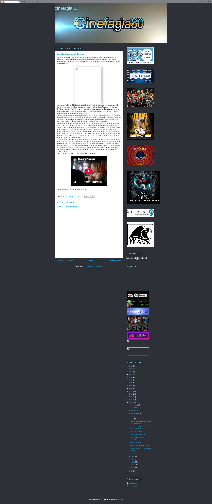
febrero (133, 465)
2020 (130, 383)
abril (132, 459)
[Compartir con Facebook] (91, 196)
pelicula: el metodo (136, 443)
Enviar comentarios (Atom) (93, 266)
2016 (130, 394)
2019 (130, 385)
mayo (133, 456)
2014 (130, 400)
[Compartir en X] (89, 196)
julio (132, 416)
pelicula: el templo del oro (138, 453)
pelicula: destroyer (136, 429)
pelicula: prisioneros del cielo (139, 445)
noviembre (134, 408)
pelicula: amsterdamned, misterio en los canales (140, 422)
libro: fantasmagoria (136, 431)
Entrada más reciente (65, 261)
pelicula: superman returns (138, 434)
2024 (130, 372)
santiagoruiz (133, 483)
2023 (130, 374)
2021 (130, 380)
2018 (130, 388)
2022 (130, 377)
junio (132, 419)
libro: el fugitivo (135, 440)
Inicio (91, 261)
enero (133, 467)
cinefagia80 (66, 8)
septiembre (134, 413)
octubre (133, 410)
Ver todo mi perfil (132, 486)
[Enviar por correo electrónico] (85, 196)
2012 (130, 471)
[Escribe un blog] (87, 196)
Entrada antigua (115, 261)
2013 (130, 402)
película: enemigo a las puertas (140, 426)
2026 (130, 366)
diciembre (134, 405)
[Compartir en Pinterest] (93, 196)
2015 (130, 397)
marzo (133, 462)
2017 (130, 391)
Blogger (120, 499)
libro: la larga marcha (137, 437)
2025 (130, 369)
